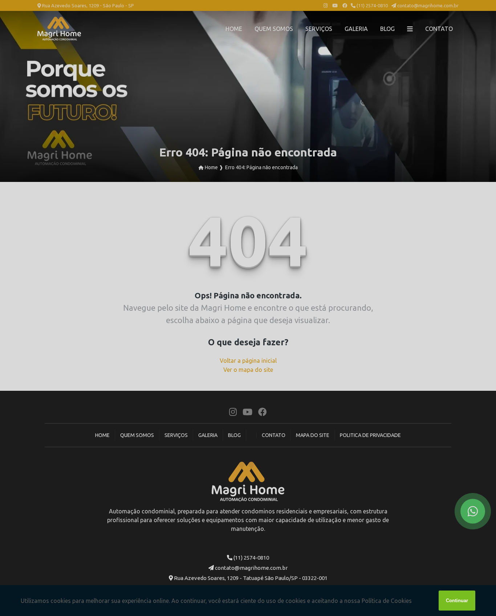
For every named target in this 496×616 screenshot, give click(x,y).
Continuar (457, 600)
